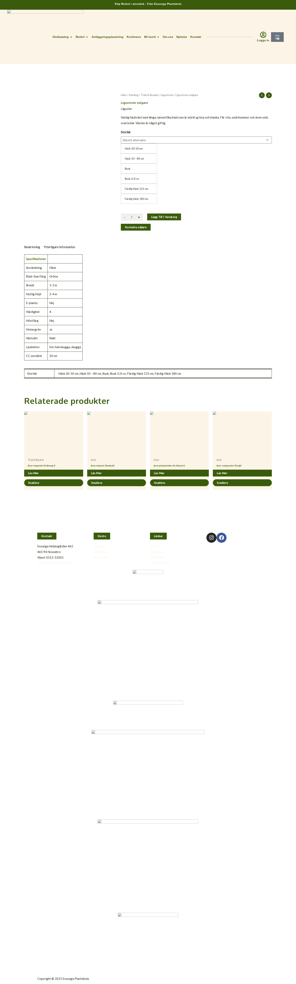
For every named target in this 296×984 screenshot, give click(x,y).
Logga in (263, 40)
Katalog (134, 95)
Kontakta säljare (136, 227)
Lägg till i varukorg (164, 217)
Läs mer (33, 473)
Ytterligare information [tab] (59, 247)
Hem (123, 95)
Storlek (125, 132)
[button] (46, 536)
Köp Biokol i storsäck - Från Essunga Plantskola (148, 3)
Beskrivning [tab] (32, 247)
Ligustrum (167, 95)
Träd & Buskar (149, 95)
